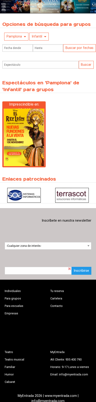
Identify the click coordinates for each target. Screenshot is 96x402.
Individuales (13, 291)
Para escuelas (14, 306)
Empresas (11, 313)
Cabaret (10, 382)
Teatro (9, 352)
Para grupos (13, 298)
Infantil (37, 36)
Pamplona (14, 36)
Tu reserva (57, 291)
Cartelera (56, 298)
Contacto (56, 306)
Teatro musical (14, 359)
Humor (9, 374)
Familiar (10, 367)
